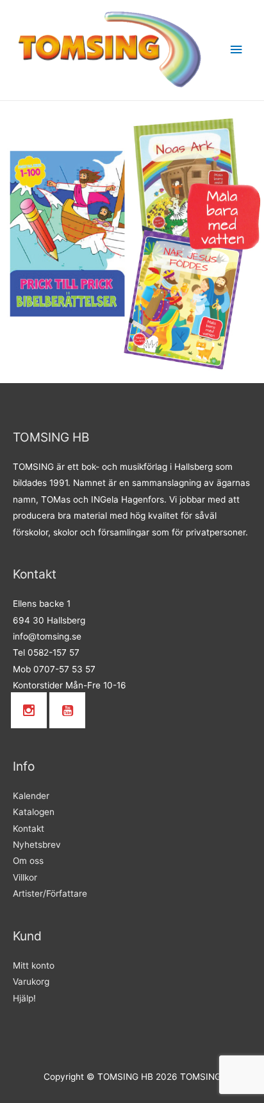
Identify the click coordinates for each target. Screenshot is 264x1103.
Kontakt (28, 828)
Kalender (31, 796)
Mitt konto (33, 965)
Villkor (25, 877)
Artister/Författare (50, 893)
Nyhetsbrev (37, 844)
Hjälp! (24, 998)
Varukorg (31, 981)
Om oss (28, 861)
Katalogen (33, 812)
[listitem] (68, 233)
